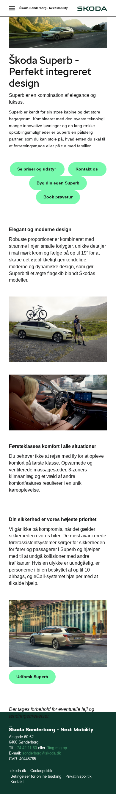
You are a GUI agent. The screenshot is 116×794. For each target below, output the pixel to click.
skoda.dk (18, 770)
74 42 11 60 (27, 748)
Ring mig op (56, 748)
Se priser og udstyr (37, 169)
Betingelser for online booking (35, 776)
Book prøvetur (58, 197)
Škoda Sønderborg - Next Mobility (43, 8)
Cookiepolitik (41, 770)
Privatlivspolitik (78, 776)
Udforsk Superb (32, 676)
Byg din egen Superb (58, 183)
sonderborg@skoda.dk (41, 753)
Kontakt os (87, 169)
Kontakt (17, 781)
